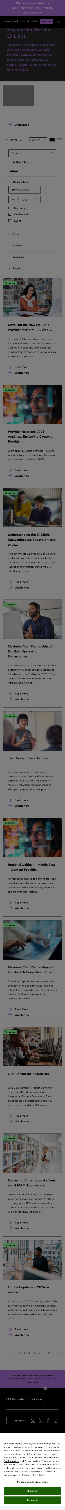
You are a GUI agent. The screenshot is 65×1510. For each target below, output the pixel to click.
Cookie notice (11, 1461)
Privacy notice (32, 1461)
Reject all (32, 1491)
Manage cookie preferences (32, 1482)
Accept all (32, 1500)
